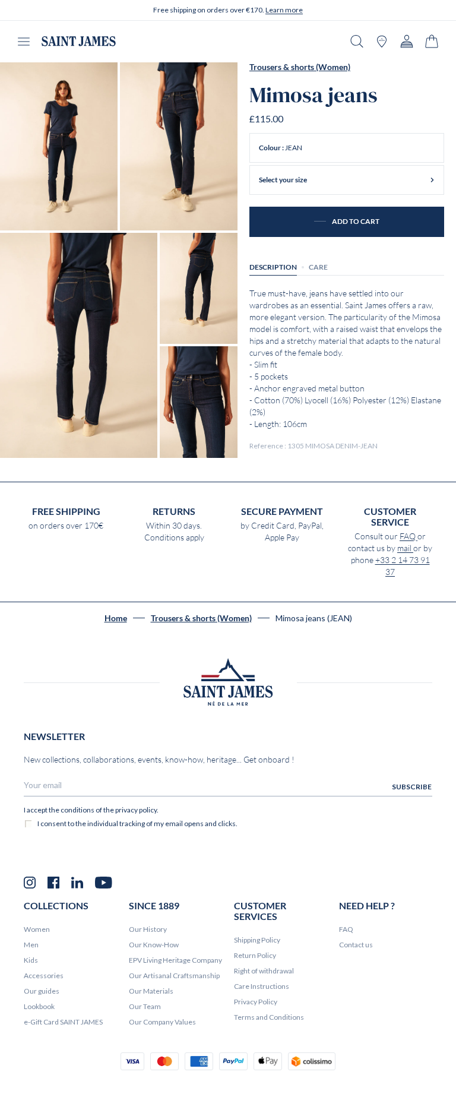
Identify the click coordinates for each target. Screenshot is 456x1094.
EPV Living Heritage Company (175, 960)
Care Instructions (261, 986)
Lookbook (39, 1006)
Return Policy (255, 955)
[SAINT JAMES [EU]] (79, 41)
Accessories (44, 975)
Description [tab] (273, 267)
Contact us (356, 944)
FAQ (408, 536)
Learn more (284, 9)
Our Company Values (162, 1021)
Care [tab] (318, 267)
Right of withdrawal (264, 970)
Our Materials (151, 991)
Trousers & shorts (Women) (299, 67)
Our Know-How (154, 944)
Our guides (41, 991)
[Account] (406, 41)
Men (31, 944)
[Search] (356, 41)
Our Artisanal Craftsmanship (174, 975)
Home (115, 618)
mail (405, 548)
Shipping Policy (257, 939)
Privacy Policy (255, 1001)
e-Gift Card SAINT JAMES (63, 1021)
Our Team (145, 1006)
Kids (31, 960)
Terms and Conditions (269, 1017)
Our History (148, 929)
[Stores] (381, 41)
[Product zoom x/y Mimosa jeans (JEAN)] (59, 146)
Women (37, 929)
